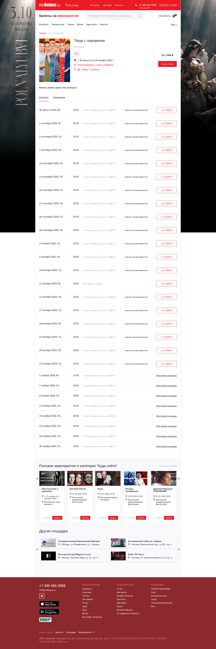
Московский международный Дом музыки (79, 499)
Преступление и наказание (50, 490)
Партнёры (122, 603)
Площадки (71, 632)
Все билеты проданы (166, 375)
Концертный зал (159, 596)
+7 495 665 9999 (147, 5)
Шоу (84, 610)
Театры (85, 596)
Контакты (119, 5)
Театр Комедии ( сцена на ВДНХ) (95, 65)
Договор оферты (125, 610)
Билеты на (59, 16)
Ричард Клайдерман (131, 490)
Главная (42, 33)
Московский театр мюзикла (52, 503)
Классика (86, 592)
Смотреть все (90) (168, 466)
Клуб (153, 592)
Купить (57, 518)
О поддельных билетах (128, 613)
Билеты (43, 97)
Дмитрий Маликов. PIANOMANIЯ (163, 490)
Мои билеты (165, 16)
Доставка (107, 5)
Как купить (95, 5)
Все (153, 606)
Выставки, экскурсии (92, 617)
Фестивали (87, 599)
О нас (119, 589)
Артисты (59, 632)
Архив (120, 606)
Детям (85, 613)
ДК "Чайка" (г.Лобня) (88, 69)
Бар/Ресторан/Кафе (160, 589)
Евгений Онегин (78, 489)
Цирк (84, 606)
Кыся (100, 489)
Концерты (87, 589)
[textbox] (115, 15)
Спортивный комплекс (162, 603)
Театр (154, 599)
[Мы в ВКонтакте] (41, 595)
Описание (59, 97)
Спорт (85, 603)
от (166, 110)
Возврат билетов (125, 596)
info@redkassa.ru (47, 590)
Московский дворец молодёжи (109, 498)
